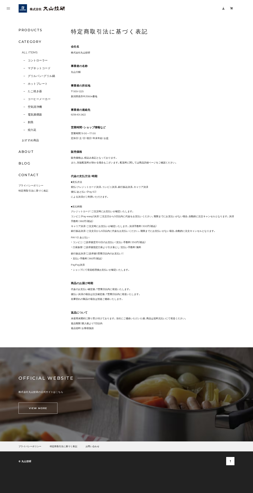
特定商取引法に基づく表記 (33, 190)
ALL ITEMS (30, 52)
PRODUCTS (30, 30)
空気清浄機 (35, 107)
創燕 (30, 122)
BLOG (25, 163)
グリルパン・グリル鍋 (41, 76)
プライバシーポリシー (31, 185)
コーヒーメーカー (39, 99)
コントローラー (38, 60)
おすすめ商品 (30, 140)
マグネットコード (39, 68)
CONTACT (29, 175)
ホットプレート (38, 83)
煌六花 (32, 130)
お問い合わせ (92, 446)
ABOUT (26, 152)
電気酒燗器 (35, 114)
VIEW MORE (38, 408)
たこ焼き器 (35, 91)
